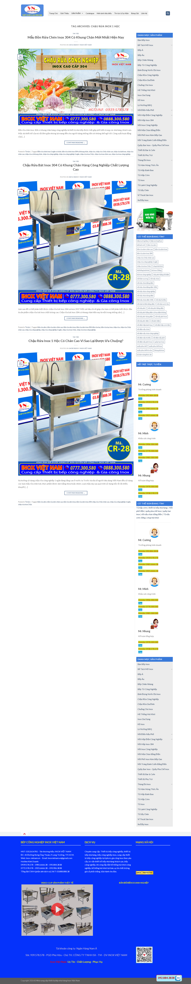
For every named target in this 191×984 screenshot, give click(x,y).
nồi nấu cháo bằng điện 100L (147, 287)
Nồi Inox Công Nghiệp (148, 125)
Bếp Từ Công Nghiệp (147, 65)
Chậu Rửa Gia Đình (146, 80)
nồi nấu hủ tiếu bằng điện (146, 304)
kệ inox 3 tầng (156, 270)
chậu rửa (92, 152)
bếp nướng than (156, 241)
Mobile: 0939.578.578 (148, 402)
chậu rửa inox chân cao (103, 154)
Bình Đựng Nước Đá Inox (149, 70)
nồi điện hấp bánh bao (145, 325)
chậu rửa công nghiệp (50, 154)
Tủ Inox (141, 180)
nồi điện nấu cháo (143, 329)
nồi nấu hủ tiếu (161, 300)
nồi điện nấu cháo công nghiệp (147, 333)
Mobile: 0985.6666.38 (148, 408)
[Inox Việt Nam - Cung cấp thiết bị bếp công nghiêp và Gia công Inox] (32, 10)
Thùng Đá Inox (144, 160)
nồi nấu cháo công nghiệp (146, 291)
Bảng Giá (135, 13)
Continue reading (76, 143)
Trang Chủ (53, 13)
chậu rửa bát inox (120, 152)
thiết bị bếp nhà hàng (158, 507)
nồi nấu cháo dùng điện (145, 296)
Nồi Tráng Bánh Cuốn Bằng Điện (152, 140)
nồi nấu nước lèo (163, 304)
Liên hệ (144, 13)
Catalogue (90, 13)
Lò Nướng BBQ (145, 105)
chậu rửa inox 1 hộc (87, 154)
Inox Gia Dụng (144, 95)
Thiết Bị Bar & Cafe (146, 150)
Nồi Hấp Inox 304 (146, 120)
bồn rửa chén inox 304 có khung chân (75, 152)
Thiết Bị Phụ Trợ (145, 155)
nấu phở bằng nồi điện (161, 275)
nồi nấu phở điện (143, 321)
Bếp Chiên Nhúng (145, 60)
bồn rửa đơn (42, 327)
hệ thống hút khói (143, 270)
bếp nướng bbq (142, 241)
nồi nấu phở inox (161, 317)
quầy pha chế (142, 346)
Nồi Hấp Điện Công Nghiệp (150, 115)
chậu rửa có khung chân (33, 154)
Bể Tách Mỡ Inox (145, 45)
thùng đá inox (159, 350)
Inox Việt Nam (86, 45)
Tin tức (76, 33)
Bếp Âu (141, 55)
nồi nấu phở (141, 308)
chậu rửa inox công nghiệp (121, 154)
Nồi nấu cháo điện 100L (145, 300)
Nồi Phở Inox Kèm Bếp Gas (150, 135)
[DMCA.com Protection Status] (144, 872)
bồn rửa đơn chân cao (55, 327)
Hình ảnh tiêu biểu (104, 13)
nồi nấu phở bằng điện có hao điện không (151, 312)
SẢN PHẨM (76, 13)
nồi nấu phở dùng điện (145, 317)
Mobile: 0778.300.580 (148, 451)
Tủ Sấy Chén (143, 190)
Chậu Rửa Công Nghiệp (148, 75)
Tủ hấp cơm (141, 507)
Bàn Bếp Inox (144, 40)
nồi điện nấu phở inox (144, 342)
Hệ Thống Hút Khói (146, 90)
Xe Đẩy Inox (143, 200)
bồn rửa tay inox (107, 327)
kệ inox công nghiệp (144, 275)
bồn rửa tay (96, 327)
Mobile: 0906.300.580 (148, 444)
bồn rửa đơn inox (70, 327)
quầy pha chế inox (155, 346)
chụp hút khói (158, 266)
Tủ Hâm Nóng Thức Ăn (148, 165)
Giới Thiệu (64, 13)
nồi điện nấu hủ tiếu (144, 338)
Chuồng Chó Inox (145, 85)
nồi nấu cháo (154, 279)
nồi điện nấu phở (159, 338)
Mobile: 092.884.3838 (148, 395)
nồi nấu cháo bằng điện (145, 283)
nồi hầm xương (142, 279)
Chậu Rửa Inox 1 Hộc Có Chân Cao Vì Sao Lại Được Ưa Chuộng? (75, 341)
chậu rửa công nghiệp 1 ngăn (69, 154)
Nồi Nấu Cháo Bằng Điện (149, 130)
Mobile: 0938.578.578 (148, 493)
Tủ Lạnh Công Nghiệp (147, 185)
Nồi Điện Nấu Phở (146, 110)
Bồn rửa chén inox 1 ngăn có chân (49, 152)
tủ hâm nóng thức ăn (144, 355)
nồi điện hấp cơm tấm (162, 325)
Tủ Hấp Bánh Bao (146, 170)
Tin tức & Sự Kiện (121, 13)
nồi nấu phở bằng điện (156, 308)
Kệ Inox (141, 100)
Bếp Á (140, 50)
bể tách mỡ (141, 245)
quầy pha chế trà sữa (144, 350)
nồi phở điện (155, 321)
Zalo (140, 398)
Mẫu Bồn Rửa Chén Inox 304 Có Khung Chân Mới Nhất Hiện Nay (76, 37)
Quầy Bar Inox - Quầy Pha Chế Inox (153, 145)
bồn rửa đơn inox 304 (84, 327)
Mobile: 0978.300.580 (148, 486)
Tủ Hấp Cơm (144, 175)
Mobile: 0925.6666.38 (148, 415)
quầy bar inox (159, 342)
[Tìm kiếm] (168, 13)
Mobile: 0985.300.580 (148, 457)
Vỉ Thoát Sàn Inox (145, 195)
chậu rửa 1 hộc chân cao (104, 152)
